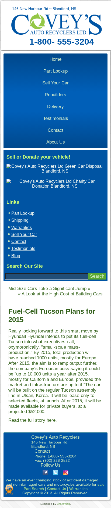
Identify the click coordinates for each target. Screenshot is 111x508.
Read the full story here (32, 420)
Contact (55, 130)
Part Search (34, 488)
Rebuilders (55, 94)
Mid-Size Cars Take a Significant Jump (47, 288)
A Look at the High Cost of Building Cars (62, 293)
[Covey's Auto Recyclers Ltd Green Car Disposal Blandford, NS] (55, 171)
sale (101, 484)
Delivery (55, 106)
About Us (55, 142)
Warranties (21, 227)
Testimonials (55, 118)
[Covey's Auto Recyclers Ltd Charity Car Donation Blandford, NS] (55, 186)
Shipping (20, 220)
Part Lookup (55, 71)
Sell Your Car (55, 82)
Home (55, 59)
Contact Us (56, 488)
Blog (15, 255)
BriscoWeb (63, 503)
